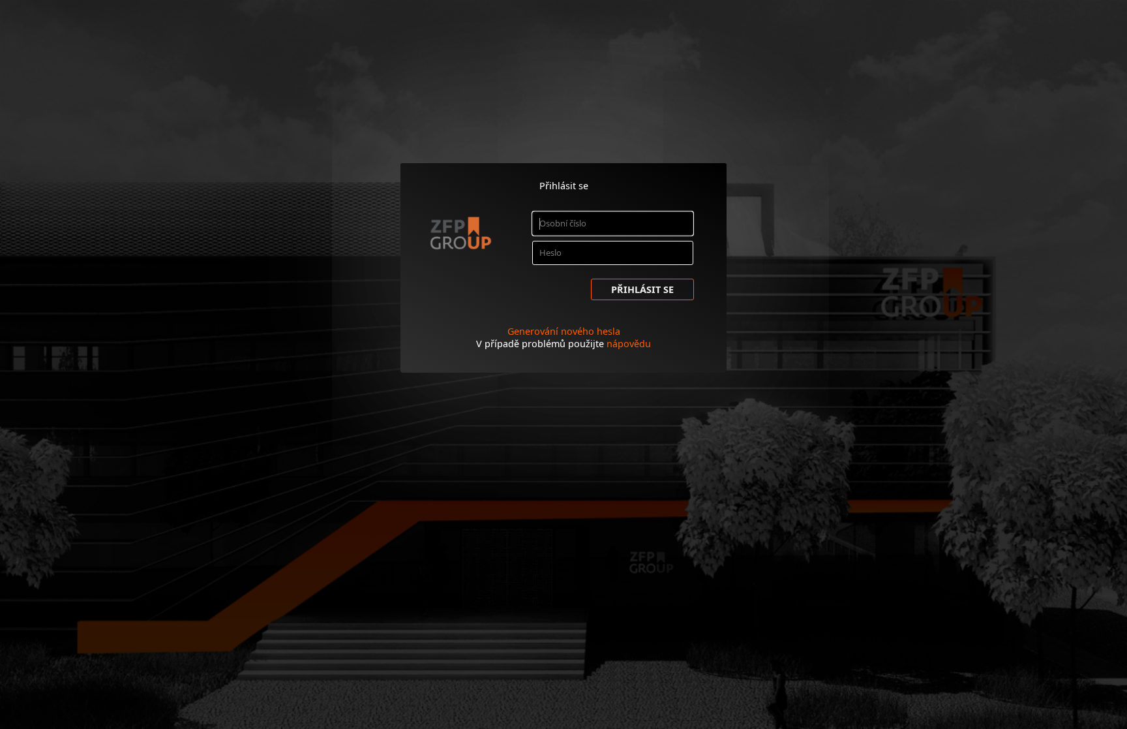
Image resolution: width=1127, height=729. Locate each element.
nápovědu (629, 343)
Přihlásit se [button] (642, 289)
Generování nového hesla (563, 331)
